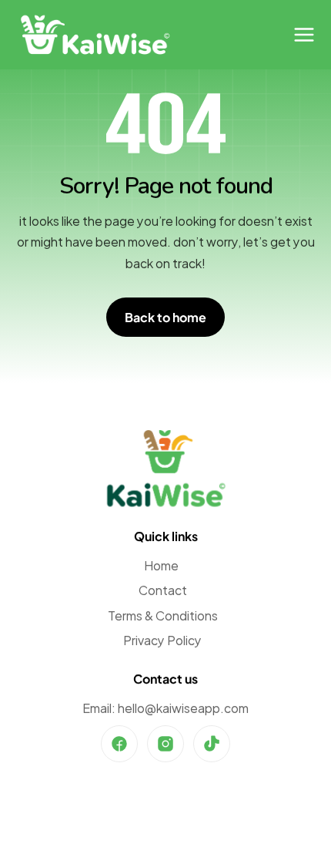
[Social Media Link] (119, 743)
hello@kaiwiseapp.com (183, 707)
